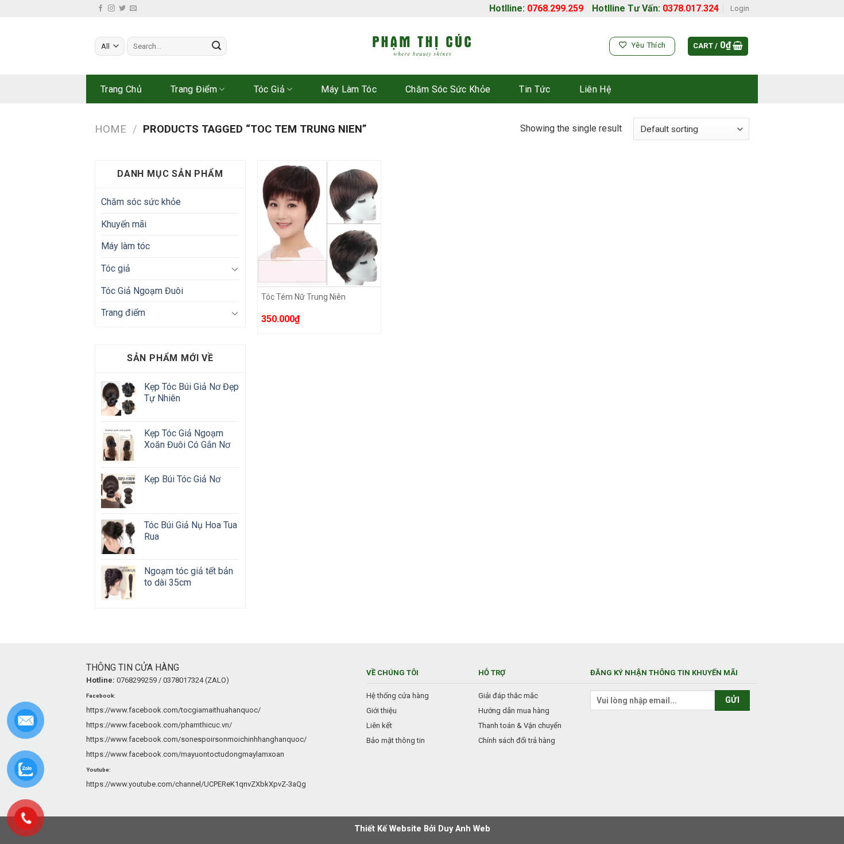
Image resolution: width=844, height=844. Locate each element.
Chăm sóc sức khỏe (447, 89)
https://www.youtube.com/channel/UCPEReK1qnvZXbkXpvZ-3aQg (196, 784)
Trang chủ (121, 89)
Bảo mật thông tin (395, 740)
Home (110, 129)
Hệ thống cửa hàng (397, 695)
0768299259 (137, 680)
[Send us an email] (133, 9)
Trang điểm (194, 89)
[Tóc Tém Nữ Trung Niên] (319, 224)
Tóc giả (269, 89)
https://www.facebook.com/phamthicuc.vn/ (159, 725)
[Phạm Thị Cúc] (422, 46)
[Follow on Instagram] (111, 9)
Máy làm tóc (349, 89)
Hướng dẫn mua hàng (513, 710)
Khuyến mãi (123, 224)
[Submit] (216, 46)
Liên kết (379, 725)
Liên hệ (595, 89)
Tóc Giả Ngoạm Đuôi (142, 290)
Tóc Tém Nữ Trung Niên (303, 296)
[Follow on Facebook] (100, 9)
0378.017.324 (691, 8)
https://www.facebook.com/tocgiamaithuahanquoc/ (173, 710)
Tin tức (534, 89)
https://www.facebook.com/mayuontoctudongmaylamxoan (185, 754)
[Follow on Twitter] (122, 9)
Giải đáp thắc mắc (508, 695)
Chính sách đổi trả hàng (516, 740)
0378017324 (183, 680)
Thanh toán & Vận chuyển (520, 725)
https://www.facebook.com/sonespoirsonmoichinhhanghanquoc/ (196, 739)
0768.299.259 (555, 8)
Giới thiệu (381, 710)
